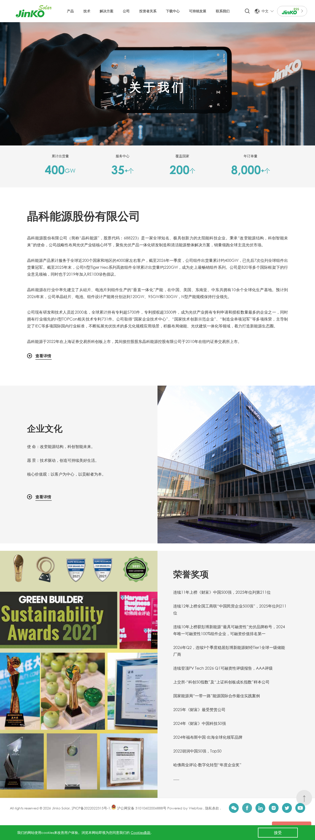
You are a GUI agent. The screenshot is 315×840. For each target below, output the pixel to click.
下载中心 (173, 11)
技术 (86, 11)
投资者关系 (148, 11)
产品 (70, 11)
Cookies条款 (141, 832)
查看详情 (43, 355)
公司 (126, 11)
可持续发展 (197, 11)
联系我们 (223, 11)
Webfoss (196, 808)
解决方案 (106, 11)
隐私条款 (211, 808)
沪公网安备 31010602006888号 (141, 808)
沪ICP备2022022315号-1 (91, 808)
